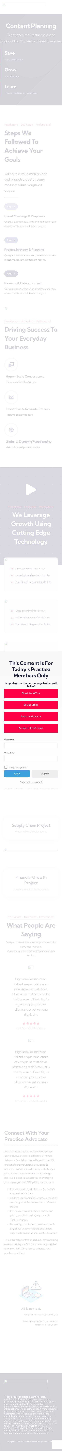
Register (45, 773)
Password (9, 752)
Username (9, 739)
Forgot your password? (31, 782)
